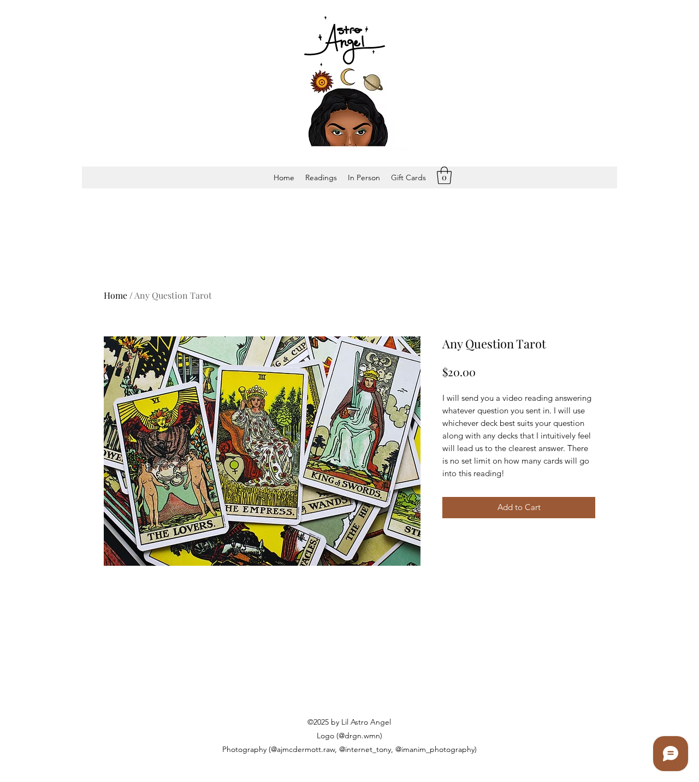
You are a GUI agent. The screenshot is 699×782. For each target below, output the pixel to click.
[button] (321, 177)
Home (115, 295)
